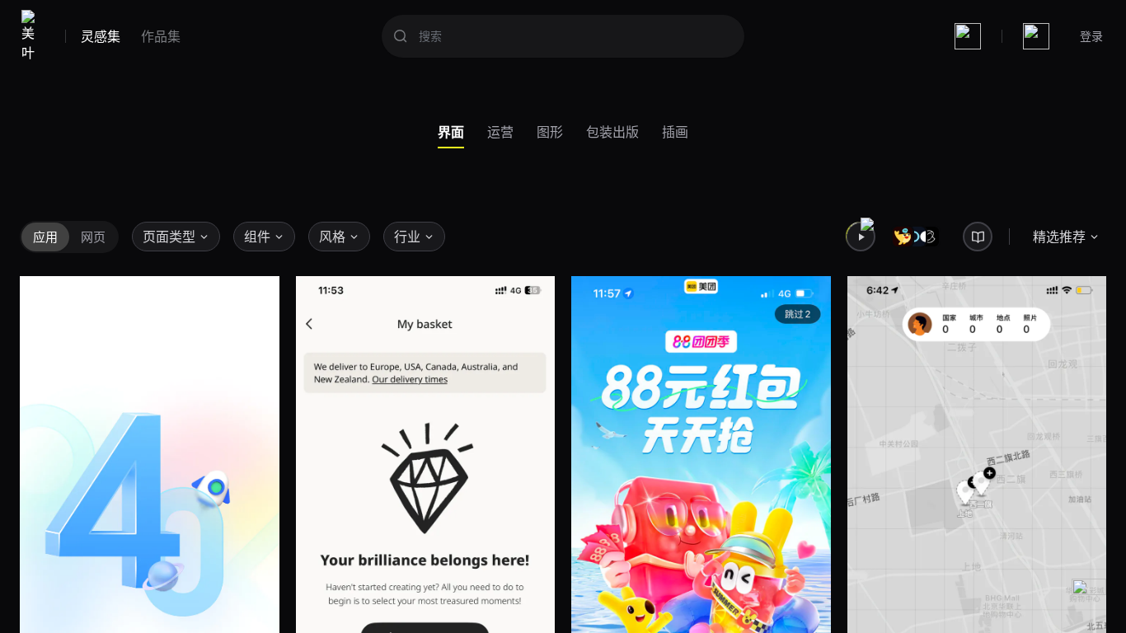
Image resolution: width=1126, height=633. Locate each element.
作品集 (161, 36)
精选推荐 (1059, 236)
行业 (407, 236)
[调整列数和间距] (968, 36)
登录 (1091, 36)
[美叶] (31, 36)
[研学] (977, 236)
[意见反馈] (1089, 596)
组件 (257, 236)
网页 (93, 236)
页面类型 (169, 236)
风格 (332, 236)
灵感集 (100, 36)
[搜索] (400, 36)
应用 (45, 236)
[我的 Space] (1036, 36)
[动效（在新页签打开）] (860, 236)
